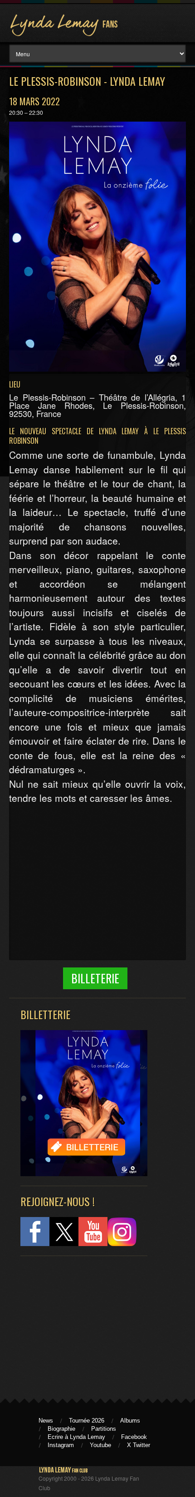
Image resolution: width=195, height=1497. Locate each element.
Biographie (61, 1428)
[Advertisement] (79, 1323)
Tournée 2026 (86, 1420)
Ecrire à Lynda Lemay (76, 1436)
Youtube (100, 1445)
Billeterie (95, 978)
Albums (130, 1420)
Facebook (134, 1436)
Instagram (61, 1445)
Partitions (103, 1428)
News (46, 1420)
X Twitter (138, 1445)
